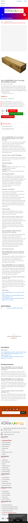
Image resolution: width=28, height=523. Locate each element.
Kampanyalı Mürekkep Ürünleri (9, 512)
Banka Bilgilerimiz (6, 444)
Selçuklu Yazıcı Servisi (7, 510)
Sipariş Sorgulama (6, 442)
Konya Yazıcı (5, 497)
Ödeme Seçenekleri (6, 483)
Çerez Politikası (6, 479)
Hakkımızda (5, 460)
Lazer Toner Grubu (9, 21)
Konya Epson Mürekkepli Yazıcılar (10, 508)
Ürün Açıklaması (6, 123)
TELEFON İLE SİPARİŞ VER (8, 116)
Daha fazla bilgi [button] (12, 517)
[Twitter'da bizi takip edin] (7, 409)
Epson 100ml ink (6, 499)
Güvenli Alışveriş (6, 465)
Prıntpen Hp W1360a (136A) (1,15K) (14, 336)
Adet (3, 110)
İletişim (4, 454)
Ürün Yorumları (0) (7, 126)
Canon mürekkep (6, 495)
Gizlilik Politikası (6, 472)
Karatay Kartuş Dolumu (7, 514)
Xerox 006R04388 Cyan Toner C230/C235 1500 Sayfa (13, 352)
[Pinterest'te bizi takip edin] (13, 409)
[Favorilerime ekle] (2, 113)
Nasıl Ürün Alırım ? (6, 485)
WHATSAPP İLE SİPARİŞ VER (16, 113)
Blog (3, 450)
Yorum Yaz (10, 93)
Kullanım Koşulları (6, 470)
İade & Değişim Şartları (8, 128)
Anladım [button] (17, 520)
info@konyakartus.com (9, 434)
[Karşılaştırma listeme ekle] (6, 113)
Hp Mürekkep (5, 491)
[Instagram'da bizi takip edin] (10, 409)
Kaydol (23, 412)
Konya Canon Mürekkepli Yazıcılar (10, 506)
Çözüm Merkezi (6, 477)
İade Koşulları (5, 467)
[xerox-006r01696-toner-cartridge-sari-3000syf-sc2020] (14, 65)
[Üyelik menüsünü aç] (4, 5)
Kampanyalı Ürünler (7, 440)
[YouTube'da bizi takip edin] (17, 409)
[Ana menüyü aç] (26, 18)
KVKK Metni (5, 481)
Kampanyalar (5, 448)
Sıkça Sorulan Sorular (7, 452)
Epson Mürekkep (6, 493)
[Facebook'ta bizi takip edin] (3, 409)
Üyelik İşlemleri (5, 446)
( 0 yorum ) (5, 93)
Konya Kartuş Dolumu (7, 505)
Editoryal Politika (6, 462)
